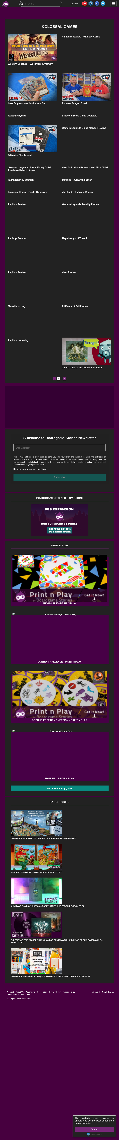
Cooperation (42, 992)
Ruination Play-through (21, 180)
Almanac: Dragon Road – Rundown (27, 192)
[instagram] (90, 3)
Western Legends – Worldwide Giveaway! (30, 64)
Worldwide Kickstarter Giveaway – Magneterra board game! (43, 838)
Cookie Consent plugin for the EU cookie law (94, 1134)
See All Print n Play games (59, 788)
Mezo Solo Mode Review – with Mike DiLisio (85, 167)
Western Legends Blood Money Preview (84, 128)
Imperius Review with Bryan (77, 180)
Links (28, 995)
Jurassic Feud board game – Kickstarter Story (36, 872)
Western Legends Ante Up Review (80, 204)
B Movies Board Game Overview (79, 115)
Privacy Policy (70, 462)
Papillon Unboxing (18, 340)
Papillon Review (17, 204)
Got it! (94, 1129)
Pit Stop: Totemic (17, 238)
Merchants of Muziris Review (77, 192)
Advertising (30, 992)
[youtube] (84, 3)
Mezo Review (69, 272)
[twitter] (103, 3)
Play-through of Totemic (75, 238)
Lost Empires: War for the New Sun (27, 103)
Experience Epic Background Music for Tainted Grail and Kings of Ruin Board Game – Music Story (56, 941)
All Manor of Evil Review (75, 306)
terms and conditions (36, 469)
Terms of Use (13, 995)
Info (22, 995)
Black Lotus (108, 992)
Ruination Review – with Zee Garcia (81, 36)
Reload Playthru (17, 115)
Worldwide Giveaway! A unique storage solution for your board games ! (50, 976)
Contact (74, 3)
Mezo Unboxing (16, 306)
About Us (20, 992)
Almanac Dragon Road (74, 103)
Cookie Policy (69, 992)
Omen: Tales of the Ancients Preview (82, 367)
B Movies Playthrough (20, 155)
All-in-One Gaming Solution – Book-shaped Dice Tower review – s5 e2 (47, 906)
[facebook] (96, 3)
